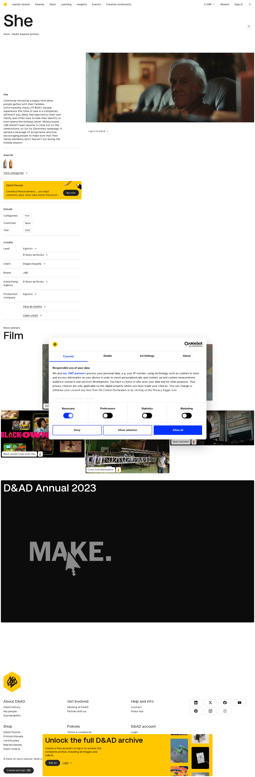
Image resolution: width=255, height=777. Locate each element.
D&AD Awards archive (25, 34)
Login (134, 732)
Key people (10, 711)
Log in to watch (97, 131)
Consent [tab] (68, 356)
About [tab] (187, 355)
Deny (77, 430)
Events (96, 4)
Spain (28, 223)
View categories (14, 173)
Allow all (178, 430)
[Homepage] (5, 4)
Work (53, 4)
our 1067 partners (74, 373)
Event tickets (12, 749)
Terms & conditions (79, 732)
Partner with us (76, 711)
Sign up (53, 763)
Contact (136, 707)
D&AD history (12, 707)
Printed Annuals (13, 736)
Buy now (71, 193)
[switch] (108, 415)
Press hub (137, 711)
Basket (225, 4)
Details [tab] (108, 355)
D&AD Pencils (12, 732)
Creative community (118, 4)
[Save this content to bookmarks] (248, 26)
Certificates (11, 740)
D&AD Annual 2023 (50, 488)
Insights (82, 4)
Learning (66, 4)
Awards (39, 4)
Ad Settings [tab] (147, 355)
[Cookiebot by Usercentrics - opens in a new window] (187, 344)
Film (27, 216)
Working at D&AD (78, 707)
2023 (27, 230)
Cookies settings (16, 770)
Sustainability (12, 715)
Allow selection (127, 430)
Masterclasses (13, 744)
